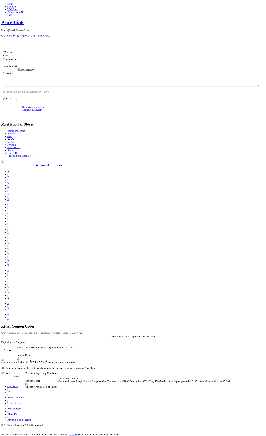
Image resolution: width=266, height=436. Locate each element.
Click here (74, 434)
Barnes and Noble (16, 131)
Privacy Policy (14, 408)
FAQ (9, 392)
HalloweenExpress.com (33, 107)
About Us (12, 414)
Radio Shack (13, 147)
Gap (9, 136)
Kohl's (10, 139)
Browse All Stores (48, 165)
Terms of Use (13, 403)
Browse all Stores (15, 397)
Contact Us (12, 386)
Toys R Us (12, 153)
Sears (15, 35)
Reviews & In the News (19, 419)
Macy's (10, 142)
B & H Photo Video (40, 35)
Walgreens (24, 35)
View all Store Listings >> (20, 155)
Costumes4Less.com (32, 109)
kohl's (9, 35)
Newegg (11, 144)
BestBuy (11, 133)
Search (4, 30)
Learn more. (77, 333)
